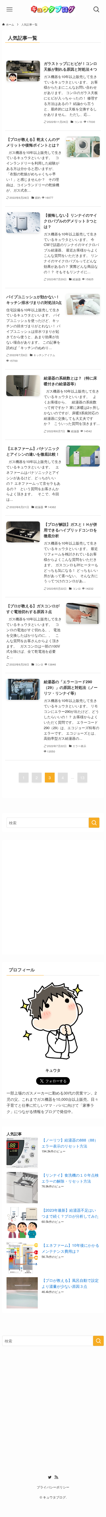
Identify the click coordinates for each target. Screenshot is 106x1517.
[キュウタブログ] (53, 9)
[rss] (56, 1477)
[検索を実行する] (94, 822)
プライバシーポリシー (53, 1487)
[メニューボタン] (9, 9)
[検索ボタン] (96, 9)
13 (82, 777)
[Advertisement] (53, 897)
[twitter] (49, 1477)
